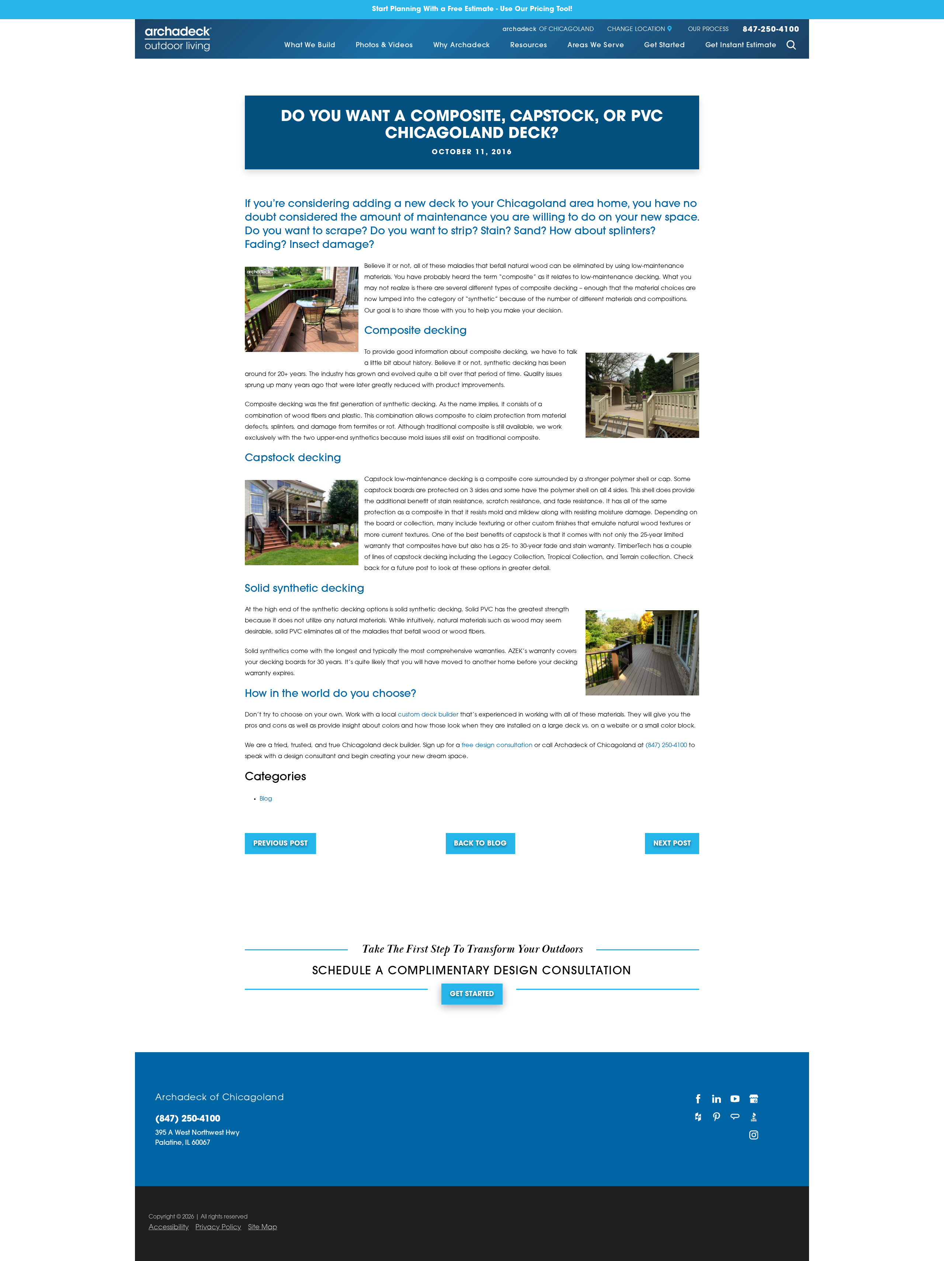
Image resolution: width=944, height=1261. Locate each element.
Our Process (708, 29)
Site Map (262, 1227)
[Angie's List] (735, 1117)
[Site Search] (791, 46)
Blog (266, 799)
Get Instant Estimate (741, 45)
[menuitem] (310, 46)
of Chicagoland (548, 29)
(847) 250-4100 (666, 746)
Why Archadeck (461, 45)
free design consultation (497, 746)
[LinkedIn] (717, 1099)
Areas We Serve (596, 45)
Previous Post (280, 843)
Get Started (664, 45)
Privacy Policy (218, 1227)
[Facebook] (698, 1099)
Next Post (672, 843)
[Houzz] (698, 1117)
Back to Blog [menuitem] (480, 843)
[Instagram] (754, 1135)
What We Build (310, 45)
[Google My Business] (754, 1099)
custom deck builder (428, 715)
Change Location (636, 29)
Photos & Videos (384, 45)
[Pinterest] (717, 1117)
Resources (528, 45)
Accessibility (169, 1227)
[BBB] (754, 1117)
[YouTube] (735, 1099)
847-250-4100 (771, 30)
